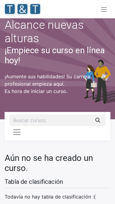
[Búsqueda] (97, 120)
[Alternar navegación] (104, 9)
